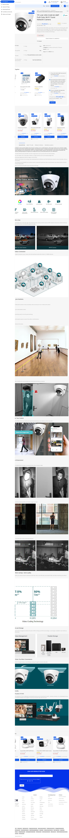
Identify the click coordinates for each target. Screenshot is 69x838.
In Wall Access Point (50, 828)
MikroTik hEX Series (24, 830)
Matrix (32, 806)
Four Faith (33, 802)
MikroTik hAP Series (16, 830)
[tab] (22, 144)
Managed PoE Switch (59, 828)
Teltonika (32, 815)
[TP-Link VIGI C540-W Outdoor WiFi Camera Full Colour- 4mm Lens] (49, 120)
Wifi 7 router (15, 833)
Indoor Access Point (42, 828)
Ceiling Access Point (33, 828)
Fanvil (23, 802)
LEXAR (32, 804)
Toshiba (23, 817)
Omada (41, 830)
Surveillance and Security (45, 10)
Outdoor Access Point (48, 830)
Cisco (23, 798)
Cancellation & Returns (63, 802)
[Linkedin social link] (52, 51)
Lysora (23, 806)
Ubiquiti (41, 817)
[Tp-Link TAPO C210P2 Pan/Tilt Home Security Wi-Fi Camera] (28, 743)
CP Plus (32, 798)
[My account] (61, 6)
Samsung (41, 811)
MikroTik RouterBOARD (34, 830)
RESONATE (33, 811)
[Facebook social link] (46, 51)
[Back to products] (67, 11)
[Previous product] (66, 11)
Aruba (23, 796)
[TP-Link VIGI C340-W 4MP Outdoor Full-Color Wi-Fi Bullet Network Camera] (36, 120)
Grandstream (42, 802)
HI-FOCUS (24, 804)
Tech (49, 802)
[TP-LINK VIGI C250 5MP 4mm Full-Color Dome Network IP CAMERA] (23, 120)
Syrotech (23, 815)
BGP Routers (25, 828)
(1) (41, 752)
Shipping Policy (61, 800)
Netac (41, 808)
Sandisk (23, 813)
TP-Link (47, 49)
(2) (39, 88)
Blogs (49, 796)
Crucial (41, 798)
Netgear (23, 809)
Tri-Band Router (22, 831)
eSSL (40, 800)
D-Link (23, 800)
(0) (22, 129)
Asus (32, 796)
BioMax (41, 796)
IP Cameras (53, 10)
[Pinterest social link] (50, 51)
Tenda (41, 815)
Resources (50, 800)
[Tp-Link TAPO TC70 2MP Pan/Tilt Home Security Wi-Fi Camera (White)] (60, 743)
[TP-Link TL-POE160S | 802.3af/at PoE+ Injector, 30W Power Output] (40, 79)
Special (62, 830)
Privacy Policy (61, 798)
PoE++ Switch (56, 830)
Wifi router (21, 833)
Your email (22, 774)
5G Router (19, 828)
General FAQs (50, 805)
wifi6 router (53, 831)
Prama (41, 809)
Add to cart (52, 102)
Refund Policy (61, 804)
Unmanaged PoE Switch (30, 831)
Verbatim (23, 819)
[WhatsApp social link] (53, 51)
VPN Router (38, 831)
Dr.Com (32, 800)
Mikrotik (23, 808)
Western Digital (34, 819)
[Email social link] (49, 51)
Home (38, 10)
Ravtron (23, 811)
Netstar (32, 809)
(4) (48, 129)
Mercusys (41, 806)
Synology (41, 813)
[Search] (45, 2)
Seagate (32, 813)
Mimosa (32, 808)
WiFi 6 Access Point (46, 831)
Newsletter (50, 798)
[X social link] (48, 51)
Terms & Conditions (62, 796)
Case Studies (50, 804)
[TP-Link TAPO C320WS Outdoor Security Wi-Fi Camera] (44, 743)
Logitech (41, 804)
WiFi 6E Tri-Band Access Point (62, 831)
